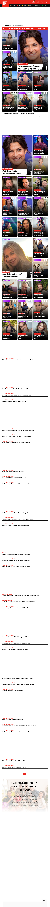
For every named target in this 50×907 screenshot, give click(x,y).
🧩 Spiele (44, 5)
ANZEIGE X (44, 900)
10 (34, 774)
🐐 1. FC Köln (12, 5)
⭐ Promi (24, 5)
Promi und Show (8, 25)
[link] (5, 3)
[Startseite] (2, 25)
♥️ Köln (18, 5)
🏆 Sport (29, 5)
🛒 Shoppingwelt (36, 5)
